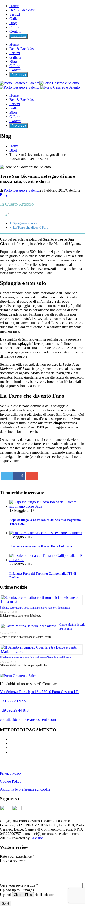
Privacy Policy (11, 773)
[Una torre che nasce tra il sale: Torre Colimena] (45, 533)
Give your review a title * (19, 885)
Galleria (15, 19)
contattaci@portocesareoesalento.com (28, 719)
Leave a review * (13, 861)
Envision (37, 838)
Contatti (15, 31)
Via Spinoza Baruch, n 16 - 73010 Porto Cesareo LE (39, 692)
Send (5, 903)
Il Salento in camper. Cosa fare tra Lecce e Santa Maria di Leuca (35, 657)
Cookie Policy (10, 781)
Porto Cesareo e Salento (21, 190)
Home (14, 6)
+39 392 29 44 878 (14, 710)
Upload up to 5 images (17, 890)
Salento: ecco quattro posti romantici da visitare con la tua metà (35, 607)
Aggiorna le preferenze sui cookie (25, 789)
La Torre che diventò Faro (30, 227)
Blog (13, 23)
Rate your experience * (17, 856)
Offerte (14, 27)
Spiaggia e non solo (26, 223)
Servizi (14, 14)
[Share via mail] (32, 476)
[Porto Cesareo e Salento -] (60, 87)
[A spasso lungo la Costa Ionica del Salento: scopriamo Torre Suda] (47, 506)
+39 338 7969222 (13, 701)
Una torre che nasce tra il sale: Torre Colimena (40, 546)
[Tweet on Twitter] (7, 476)
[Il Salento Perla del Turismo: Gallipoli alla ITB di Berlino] (47, 560)
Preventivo (18, 36)
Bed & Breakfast (21, 10)
